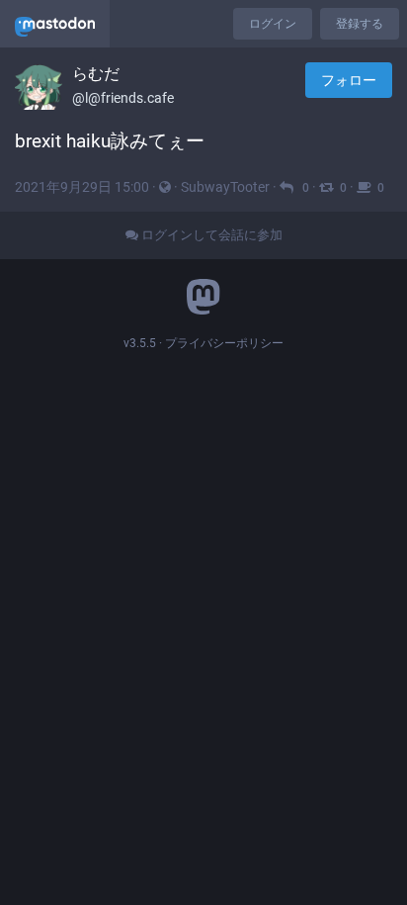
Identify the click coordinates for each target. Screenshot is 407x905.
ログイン (272, 24)
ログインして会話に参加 (210, 234)
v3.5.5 (139, 343)
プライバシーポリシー (224, 343)
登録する (359, 24)
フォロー (348, 80)
